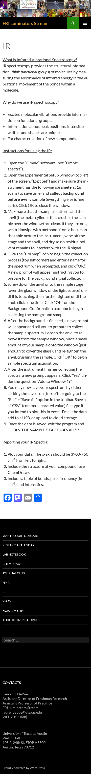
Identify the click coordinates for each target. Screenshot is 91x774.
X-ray (7, 601)
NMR (6, 582)
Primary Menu (85, 23)
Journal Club (14, 573)
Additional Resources (21, 620)
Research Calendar (18, 545)
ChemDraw (11, 564)
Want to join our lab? (20, 536)
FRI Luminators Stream (26, 23)
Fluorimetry (13, 610)
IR (4, 592)
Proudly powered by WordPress (24, 768)
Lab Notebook (14, 554)
